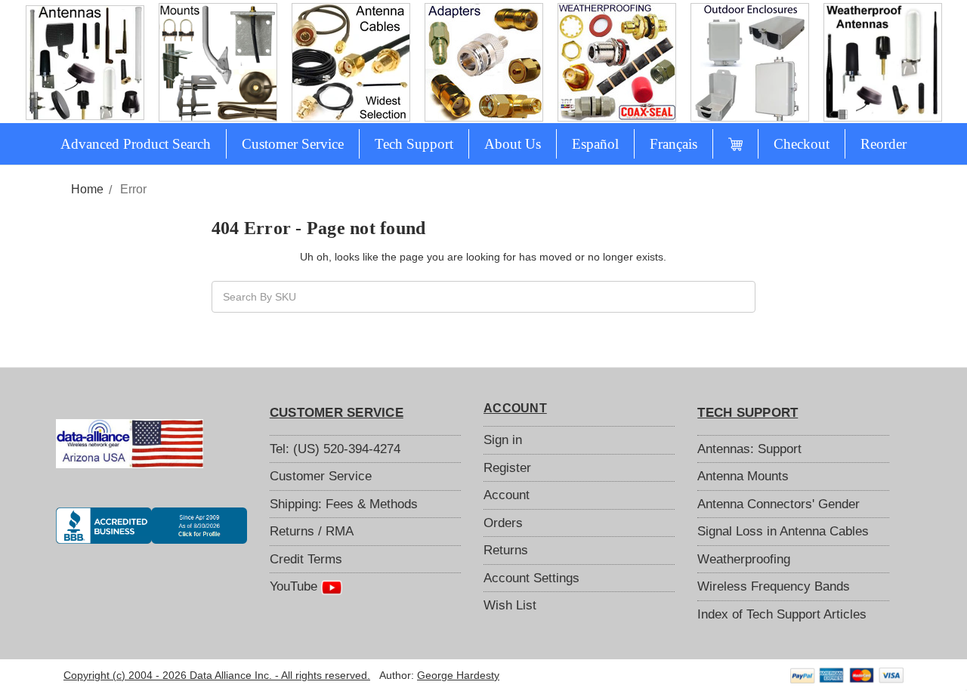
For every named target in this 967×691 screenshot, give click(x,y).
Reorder (883, 144)
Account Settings (531, 578)
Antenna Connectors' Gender (778, 504)
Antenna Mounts (743, 476)
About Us (512, 144)
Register (507, 468)
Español (595, 144)
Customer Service (293, 144)
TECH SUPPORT (747, 413)
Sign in (503, 440)
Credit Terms (306, 559)
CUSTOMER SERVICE (336, 413)
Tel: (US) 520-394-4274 (335, 449)
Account (507, 495)
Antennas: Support (749, 449)
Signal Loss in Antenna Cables (783, 531)
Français (673, 144)
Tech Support (414, 144)
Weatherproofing (743, 559)
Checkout (802, 144)
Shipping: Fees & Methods (344, 504)
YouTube (295, 586)
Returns (506, 550)
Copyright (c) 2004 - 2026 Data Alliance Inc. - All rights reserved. (216, 675)
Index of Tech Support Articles (782, 614)
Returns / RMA (312, 531)
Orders (503, 523)
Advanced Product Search (135, 144)
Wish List (510, 605)
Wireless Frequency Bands (773, 586)
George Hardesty (458, 675)
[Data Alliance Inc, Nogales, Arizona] (151, 526)
